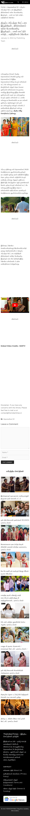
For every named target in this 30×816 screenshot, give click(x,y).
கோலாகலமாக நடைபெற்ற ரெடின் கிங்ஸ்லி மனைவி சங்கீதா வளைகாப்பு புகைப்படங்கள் (14, 547)
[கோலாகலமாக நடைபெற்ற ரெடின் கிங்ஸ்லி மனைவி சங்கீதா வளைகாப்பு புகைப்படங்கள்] (15, 533)
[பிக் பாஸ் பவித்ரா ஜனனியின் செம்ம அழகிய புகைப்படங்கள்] (15, 611)
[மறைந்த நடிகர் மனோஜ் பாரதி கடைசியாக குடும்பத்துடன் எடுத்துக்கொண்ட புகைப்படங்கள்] (15, 584)
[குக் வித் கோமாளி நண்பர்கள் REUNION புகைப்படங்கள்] (15, 509)
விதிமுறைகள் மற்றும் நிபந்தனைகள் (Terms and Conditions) (12, 782)
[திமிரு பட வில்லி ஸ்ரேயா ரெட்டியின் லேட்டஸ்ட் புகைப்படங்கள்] (15, 707)
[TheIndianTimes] (7, 2)
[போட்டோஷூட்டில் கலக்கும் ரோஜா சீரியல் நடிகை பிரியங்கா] (15, 560)
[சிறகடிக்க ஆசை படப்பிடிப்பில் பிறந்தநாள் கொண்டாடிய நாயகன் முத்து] (15, 683)
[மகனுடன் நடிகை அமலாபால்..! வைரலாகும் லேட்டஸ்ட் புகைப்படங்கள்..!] (15, 635)
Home (3, 7)
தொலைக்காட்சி (12, 7)
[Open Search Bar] (18, 2)
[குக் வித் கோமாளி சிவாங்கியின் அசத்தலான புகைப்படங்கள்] (15, 659)
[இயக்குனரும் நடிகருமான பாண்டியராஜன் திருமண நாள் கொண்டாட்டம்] (15, 485)
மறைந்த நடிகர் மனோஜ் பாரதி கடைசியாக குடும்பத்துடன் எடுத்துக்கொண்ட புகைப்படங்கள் (12, 598)
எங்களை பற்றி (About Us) (12, 770)
